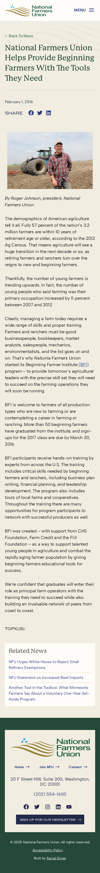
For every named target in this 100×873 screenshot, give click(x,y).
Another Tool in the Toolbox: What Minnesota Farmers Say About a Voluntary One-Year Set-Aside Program (50, 693)
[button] (91, 10)
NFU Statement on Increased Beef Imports (50, 678)
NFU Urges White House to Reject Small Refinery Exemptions (50, 665)
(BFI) (84, 364)
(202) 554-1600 (50, 794)
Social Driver (56, 858)
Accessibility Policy (48, 850)
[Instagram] (47, 806)
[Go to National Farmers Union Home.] (28, 10)
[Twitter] (37, 806)
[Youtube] (69, 806)
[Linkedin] (58, 806)
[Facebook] (26, 806)
